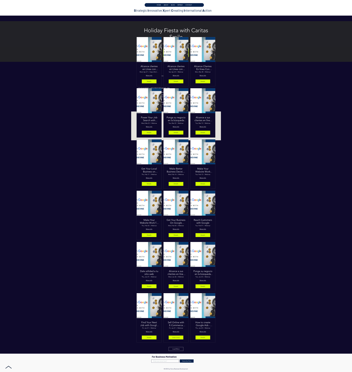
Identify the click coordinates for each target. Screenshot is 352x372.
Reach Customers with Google (203, 221)
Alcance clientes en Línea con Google (149, 68)
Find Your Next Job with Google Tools (149, 324)
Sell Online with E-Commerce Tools (176, 324)
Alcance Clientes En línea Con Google (203, 68)
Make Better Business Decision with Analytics (176, 170)
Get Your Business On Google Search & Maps (176, 221)
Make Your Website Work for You (149, 221)
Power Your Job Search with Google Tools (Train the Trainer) (149, 119)
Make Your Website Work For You (202, 170)
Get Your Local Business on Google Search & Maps (149, 170)
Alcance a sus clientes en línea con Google (202, 119)
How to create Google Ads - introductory (202, 324)
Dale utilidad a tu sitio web (149, 272)
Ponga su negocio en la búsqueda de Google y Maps (176, 119)
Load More (176, 349)
